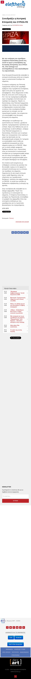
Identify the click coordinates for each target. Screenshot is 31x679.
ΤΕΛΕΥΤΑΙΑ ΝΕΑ (10, 288)
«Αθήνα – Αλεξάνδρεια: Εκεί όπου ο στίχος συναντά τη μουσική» (17, 311)
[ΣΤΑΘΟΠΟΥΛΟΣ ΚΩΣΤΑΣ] (15, 662)
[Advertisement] (15, 384)
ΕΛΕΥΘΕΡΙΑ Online (17, 25)
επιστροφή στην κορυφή (22, 221)
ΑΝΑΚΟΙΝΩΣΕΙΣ (24, 652)
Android (18, 637)
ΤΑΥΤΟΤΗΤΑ (15, 652)
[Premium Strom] (15, 48)
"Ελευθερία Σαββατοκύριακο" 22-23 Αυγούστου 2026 (17, 293)
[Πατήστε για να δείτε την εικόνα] (15, 37)
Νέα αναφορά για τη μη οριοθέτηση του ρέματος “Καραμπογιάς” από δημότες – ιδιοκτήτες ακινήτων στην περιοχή (17, 319)
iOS (11, 637)
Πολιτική (11, 218)
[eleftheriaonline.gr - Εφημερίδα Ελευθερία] (15, 4)
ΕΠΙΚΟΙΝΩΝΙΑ (15, 655)
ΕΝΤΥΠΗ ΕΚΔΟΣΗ (15, 644)
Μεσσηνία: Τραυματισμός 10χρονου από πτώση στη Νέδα (17, 299)
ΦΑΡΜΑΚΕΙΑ (9, 649)
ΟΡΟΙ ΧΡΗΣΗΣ (6, 652)
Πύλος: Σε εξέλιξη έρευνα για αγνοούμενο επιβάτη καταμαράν (17, 305)
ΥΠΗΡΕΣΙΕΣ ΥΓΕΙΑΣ (19, 649)
